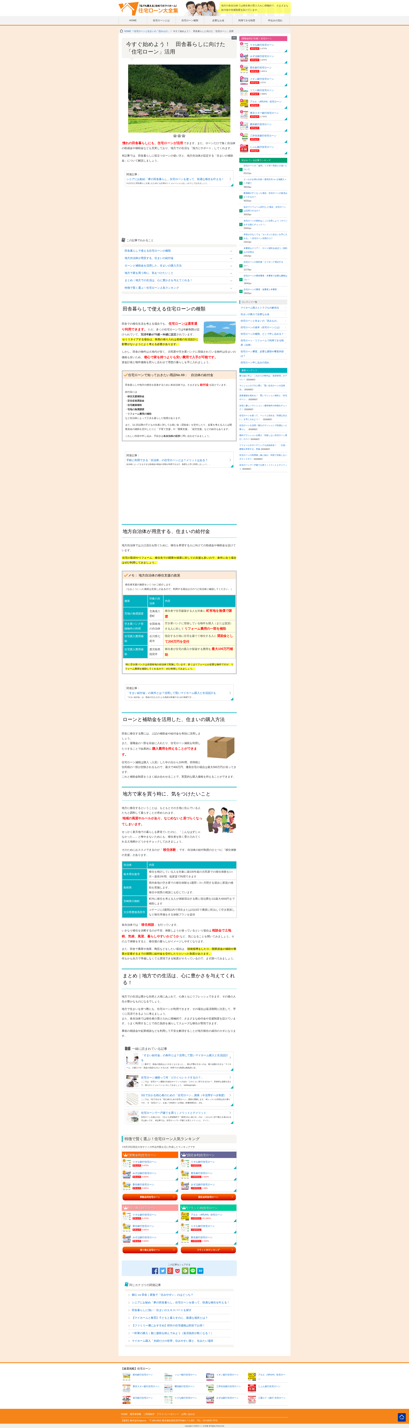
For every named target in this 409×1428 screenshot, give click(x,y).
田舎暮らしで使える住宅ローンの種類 (148, 250)
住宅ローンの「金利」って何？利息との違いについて (265, 167)
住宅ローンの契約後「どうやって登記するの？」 (263, 264)
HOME (133, 20)
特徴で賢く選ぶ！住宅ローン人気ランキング (152, 287)
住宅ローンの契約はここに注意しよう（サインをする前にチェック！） (265, 223)
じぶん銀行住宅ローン (262, 147)
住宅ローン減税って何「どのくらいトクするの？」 (172, 1077)
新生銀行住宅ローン (143, 1184)
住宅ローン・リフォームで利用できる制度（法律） (262, 342)
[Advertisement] (179, 213)
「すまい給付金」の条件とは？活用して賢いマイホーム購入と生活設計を (171, 693)
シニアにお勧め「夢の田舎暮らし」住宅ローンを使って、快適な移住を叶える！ (175, 179)
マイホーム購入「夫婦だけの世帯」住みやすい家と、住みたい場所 (172, 1340)
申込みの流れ (275, 20)
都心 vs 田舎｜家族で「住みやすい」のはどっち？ (162, 1294)
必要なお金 (218, 20)
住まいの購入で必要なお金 (255, 314)
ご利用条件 (148, 1414)
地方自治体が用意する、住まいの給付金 (149, 258)
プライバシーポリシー (168, 1414)
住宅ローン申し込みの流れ (255, 362)
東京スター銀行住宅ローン (264, 113)
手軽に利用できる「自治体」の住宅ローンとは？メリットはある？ (167, 460)
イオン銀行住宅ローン (262, 78)
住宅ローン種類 (189, 20)
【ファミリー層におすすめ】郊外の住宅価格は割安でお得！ (168, 1325)
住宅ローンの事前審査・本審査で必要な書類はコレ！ (265, 277)
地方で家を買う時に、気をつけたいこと (149, 272)
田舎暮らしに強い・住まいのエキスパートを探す (162, 1310)
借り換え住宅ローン (150, 1250)
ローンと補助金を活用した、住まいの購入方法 (153, 265)
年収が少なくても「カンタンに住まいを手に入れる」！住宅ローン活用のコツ (265, 236)
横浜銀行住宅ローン (261, 124)
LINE (193, 1270)
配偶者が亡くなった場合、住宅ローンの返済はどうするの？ (265, 195)
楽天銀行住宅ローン (143, 1398)
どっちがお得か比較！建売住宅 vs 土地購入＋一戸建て (265, 181)
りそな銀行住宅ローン (145, 1161)
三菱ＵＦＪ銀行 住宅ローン (272, 1398)
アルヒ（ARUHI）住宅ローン (206, 1214)
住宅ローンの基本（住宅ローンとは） (261, 327)
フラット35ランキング (208, 1250)
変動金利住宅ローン (150, 1197)
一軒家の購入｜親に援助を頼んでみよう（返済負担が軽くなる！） (172, 1333)
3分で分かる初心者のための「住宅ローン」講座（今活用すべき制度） (184, 1095)
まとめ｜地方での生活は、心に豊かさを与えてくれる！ (159, 280)
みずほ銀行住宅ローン (145, 1173)
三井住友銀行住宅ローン (263, 135)
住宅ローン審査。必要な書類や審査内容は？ (262, 353)
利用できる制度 (246, 20)
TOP (402, 1419)
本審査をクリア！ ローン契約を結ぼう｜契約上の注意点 (265, 250)
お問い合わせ (188, 1414)
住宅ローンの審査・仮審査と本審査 (260, 289)
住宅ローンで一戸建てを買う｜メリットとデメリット (173, 1112)
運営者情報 (135, 1414)
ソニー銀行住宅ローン (262, 90)
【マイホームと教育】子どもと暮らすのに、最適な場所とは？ (170, 1317)
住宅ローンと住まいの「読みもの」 (152, 31)
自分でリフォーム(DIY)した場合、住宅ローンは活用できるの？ (265, 209)
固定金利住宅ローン (208, 1197)
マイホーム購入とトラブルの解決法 (260, 307)
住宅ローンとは (161, 20)
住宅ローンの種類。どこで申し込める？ (262, 333)
